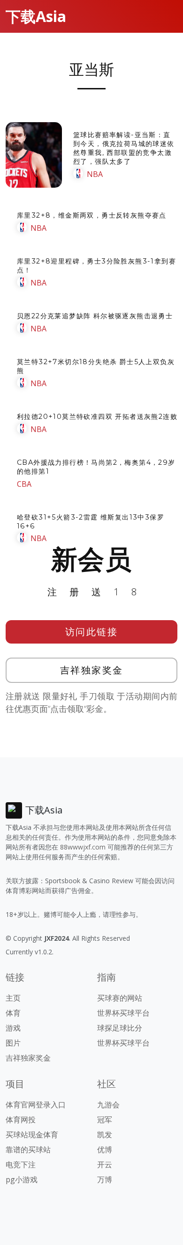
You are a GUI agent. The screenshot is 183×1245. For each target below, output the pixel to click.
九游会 (108, 1104)
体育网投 (21, 1119)
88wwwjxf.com (83, 846)
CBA (24, 484)
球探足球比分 (119, 1028)
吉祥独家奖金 (91, 670)
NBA (95, 174)
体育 (13, 1013)
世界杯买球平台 (123, 1013)
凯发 (104, 1134)
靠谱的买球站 (28, 1149)
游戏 (13, 1028)
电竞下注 (21, 1164)
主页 (13, 998)
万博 (104, 1179)
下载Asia (36, 16)
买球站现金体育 (32, 1134)
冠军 (104, 1119)
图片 (13, 1043)
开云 (104, 1164)
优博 (104, 1149)
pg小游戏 (22, 1179)
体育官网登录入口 (36, 1104)
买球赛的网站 (119, 998)
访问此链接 (91, 631)
